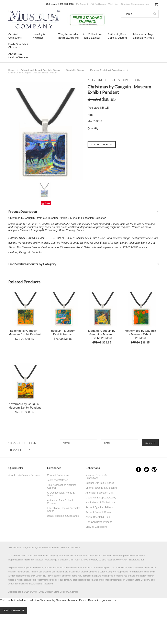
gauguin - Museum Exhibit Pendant (63, 332)
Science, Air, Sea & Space (100, 483)
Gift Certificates (98, 4)
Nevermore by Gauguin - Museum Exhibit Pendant (25, 405)
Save (47, 203)
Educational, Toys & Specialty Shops (143, 36)
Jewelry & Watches (39, 36)
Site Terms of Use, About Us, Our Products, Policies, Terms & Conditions (44, 547)
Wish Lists (113, 4)
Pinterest (154, 469)
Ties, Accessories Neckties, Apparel (68, 36)
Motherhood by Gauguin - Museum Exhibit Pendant (140, 334)
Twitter (146, 469)
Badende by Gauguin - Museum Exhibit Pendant (25, 332)
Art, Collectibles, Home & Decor (92, 36)
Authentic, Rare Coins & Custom (117, 36)
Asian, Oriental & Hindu (98, 517)
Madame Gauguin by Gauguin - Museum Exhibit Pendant (101, 334)
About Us (87, 567)
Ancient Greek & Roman (99, 512)
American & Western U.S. (99, 492)
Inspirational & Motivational (100, 502)
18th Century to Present (99, 522)
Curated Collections (15, 36)
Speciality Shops (75, 70)
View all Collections (96, 526)
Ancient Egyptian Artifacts (99, 507)
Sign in (124, 4)
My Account (82, 4)
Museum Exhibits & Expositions (107, 70)
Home (11, 70)
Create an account (140, 4)
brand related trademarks (85, 580)
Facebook (138, 469)
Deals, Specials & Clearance (18, 46)
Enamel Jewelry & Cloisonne (102, 487)
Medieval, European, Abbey (101, 497)
